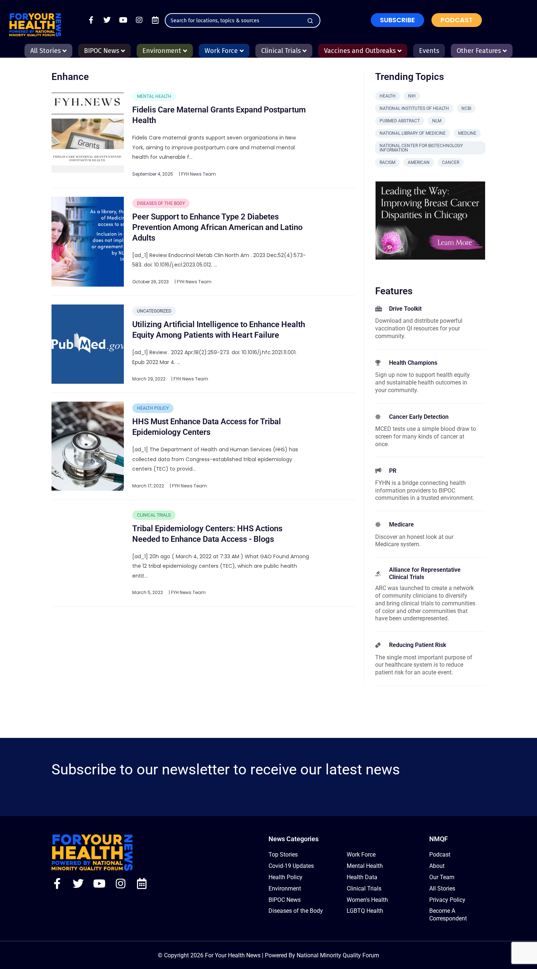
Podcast (439, 854)
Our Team (441, 877)
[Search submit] (310, 20)
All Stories (442, 888)
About (437, 865)
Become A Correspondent (448, 914)
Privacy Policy (447, 899)
